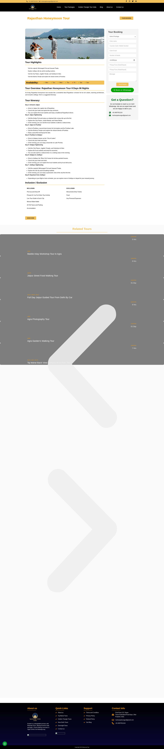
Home (59, 7)
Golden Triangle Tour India (87, 7)
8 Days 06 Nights (61, 18)
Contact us (120, 7)
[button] (82, 366)
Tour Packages (69, 7)
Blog (101, 7)
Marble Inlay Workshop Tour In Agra (44, 254)
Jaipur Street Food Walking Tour (42, 275)
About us (110, 7)
